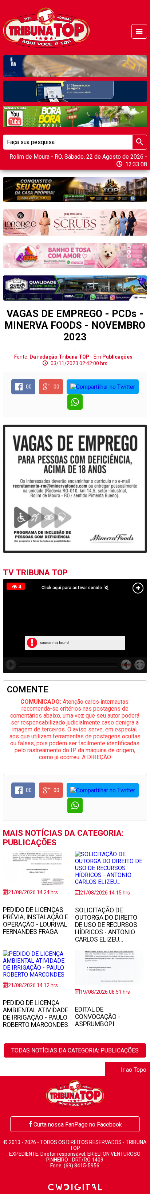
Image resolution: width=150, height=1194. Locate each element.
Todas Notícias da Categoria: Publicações (75, 1050)
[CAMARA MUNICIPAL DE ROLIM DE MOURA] (75, 91)
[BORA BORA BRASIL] (75, 116)
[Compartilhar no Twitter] (103, 386)
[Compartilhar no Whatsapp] (75, 402)
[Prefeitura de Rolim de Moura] (75, 66)
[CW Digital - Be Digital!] (75, 1186)
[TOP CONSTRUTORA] (75, 189)
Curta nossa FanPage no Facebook (77, 1124)
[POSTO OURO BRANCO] (75, 288)
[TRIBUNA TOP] (46, 27)
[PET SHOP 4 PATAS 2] (75, 255)
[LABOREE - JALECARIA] (75, 222)
